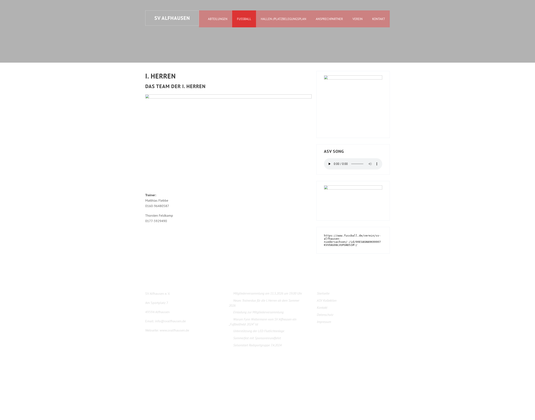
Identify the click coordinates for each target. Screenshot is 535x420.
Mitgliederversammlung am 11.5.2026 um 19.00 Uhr (267, 293)
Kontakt (378, 19)
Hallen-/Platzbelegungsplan (283, 19)
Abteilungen (217, 19)
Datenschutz (325, 314)
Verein (358, 19)
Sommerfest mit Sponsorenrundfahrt (257, 338)
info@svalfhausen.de (170, 321)
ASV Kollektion (326, 300)
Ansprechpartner (329, 19)
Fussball (244, 19)
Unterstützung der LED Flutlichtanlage (258, 331)
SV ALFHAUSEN (172, 18)
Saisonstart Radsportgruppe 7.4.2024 (257, 345)
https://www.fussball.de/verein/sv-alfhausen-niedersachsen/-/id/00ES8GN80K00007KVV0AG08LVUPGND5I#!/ (352, 240)
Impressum (324, 322)
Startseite (323, 293)
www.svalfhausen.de (174, 330)
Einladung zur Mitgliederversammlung (258, 312)
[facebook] (146, 381)
